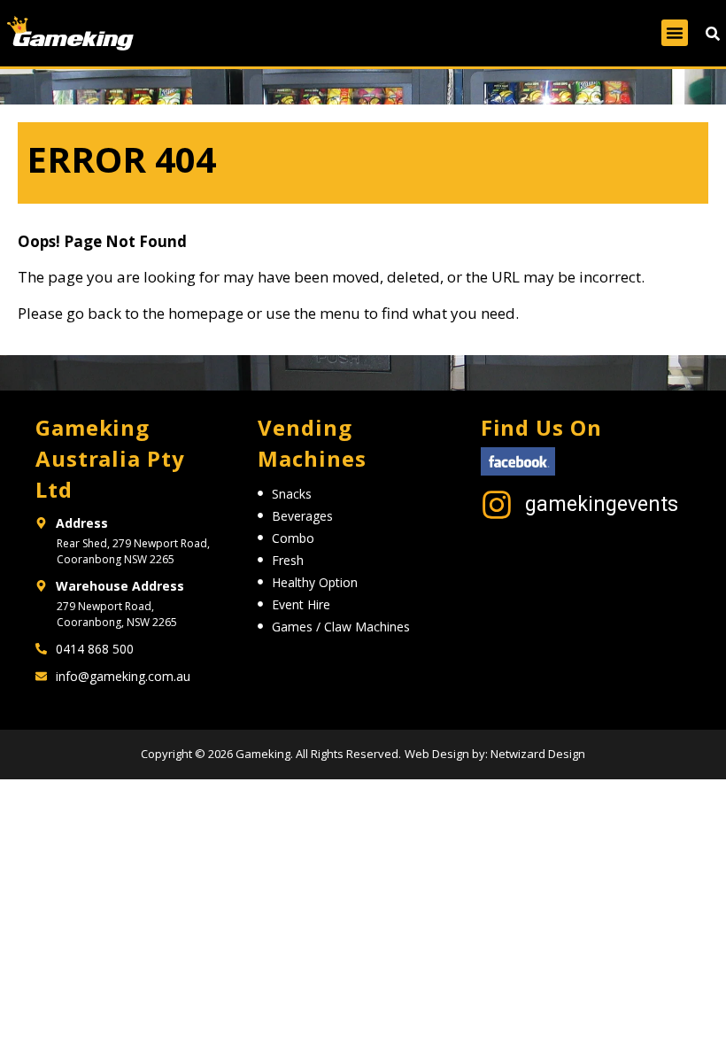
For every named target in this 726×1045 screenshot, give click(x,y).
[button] (674, 32)
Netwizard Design (536, 754)
